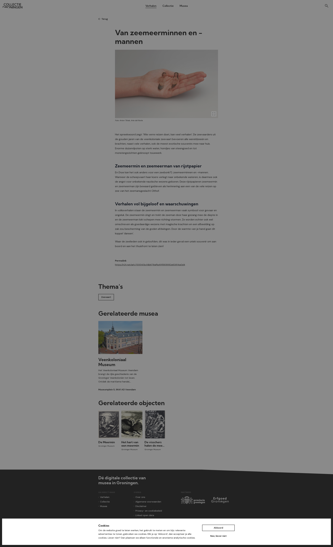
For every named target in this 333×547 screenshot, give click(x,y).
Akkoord (218, 527)
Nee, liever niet (218, 536)
